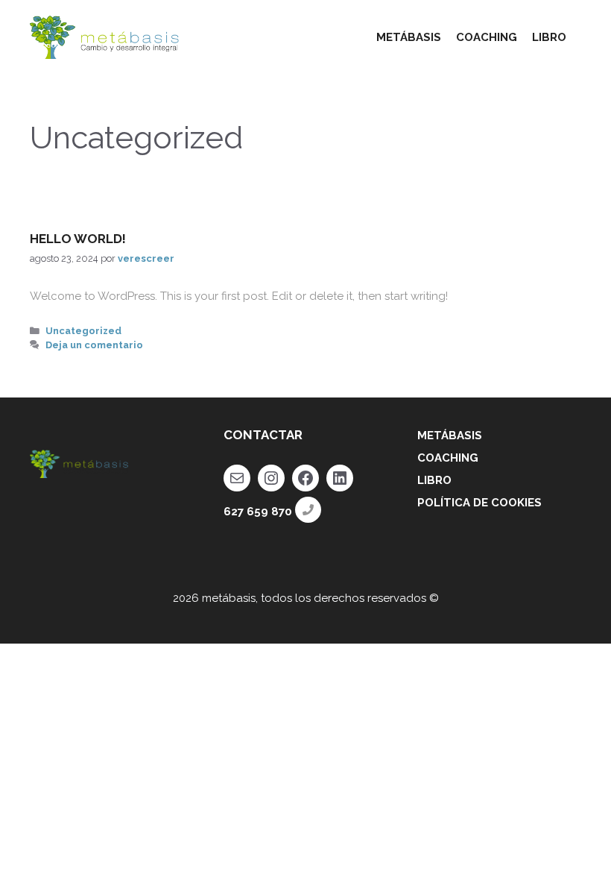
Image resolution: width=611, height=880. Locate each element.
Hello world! (78, 238)
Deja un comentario (94, 345)
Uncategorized (83, 330)
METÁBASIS (408, 37)
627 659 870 (258, 511)
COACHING (486, 37)
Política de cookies (479, 502)
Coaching (447, 458)
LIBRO (549, 37)
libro (434, 480)
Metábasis (449, 435)
